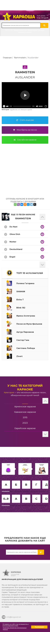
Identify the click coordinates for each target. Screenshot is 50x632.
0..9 (6, 498)
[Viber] (18, 204)
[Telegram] (31, 204)
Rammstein (20, 57)
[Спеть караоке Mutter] (42, 242)
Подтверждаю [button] (39, 627)
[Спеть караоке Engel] (42, 257)
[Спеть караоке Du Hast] (42, 227)
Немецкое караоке (26, 109)
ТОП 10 (29, 273)
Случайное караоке (26, 140)
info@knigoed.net (13, 617)
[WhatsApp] (15, 204)
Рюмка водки (32, 30)
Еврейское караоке (25, 428)
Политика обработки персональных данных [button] (15, 628)
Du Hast (13, 227)
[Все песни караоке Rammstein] (5, 216)
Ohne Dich (15, 234)
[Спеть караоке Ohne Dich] (42, 234)
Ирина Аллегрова (20, 30)
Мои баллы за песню (27, 130)
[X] (34, 204)
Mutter (13, 242)
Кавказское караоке (25, 412)
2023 (25, 423)
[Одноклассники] (25, 204)
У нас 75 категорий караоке (25, 387)
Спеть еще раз (27, 120)
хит (19, 109)
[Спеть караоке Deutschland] (42, 249)
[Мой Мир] (28, 204)
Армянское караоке (25, 406)
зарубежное (13, 109)
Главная (7, 57)
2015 (25, 417)
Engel (12, 257)
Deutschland (16, 249)
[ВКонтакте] (21, 204)
